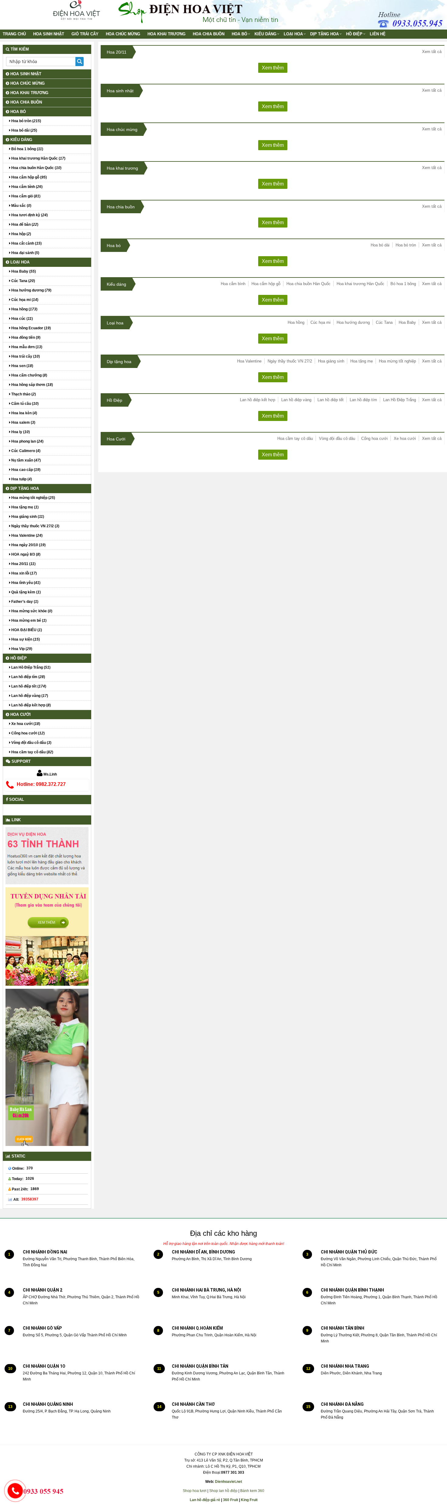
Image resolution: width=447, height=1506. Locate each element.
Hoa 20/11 (116, 52)
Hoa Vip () (21, 649)
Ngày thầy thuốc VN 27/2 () (34, 526)
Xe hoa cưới (405, 438)
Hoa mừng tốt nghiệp (397, 361)
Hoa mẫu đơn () (26, 347)
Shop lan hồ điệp (223, 1491)
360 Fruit (230, 1500)
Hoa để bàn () (24, 224)
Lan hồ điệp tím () (27, 677)
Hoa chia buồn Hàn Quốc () (35, 168)
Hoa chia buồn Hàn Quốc (308, 283)
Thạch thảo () (23, 394)
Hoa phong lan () (26, 441)
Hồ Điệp (354, 34)
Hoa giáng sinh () (27, 516)
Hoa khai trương (166, 34)
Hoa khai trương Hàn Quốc (360, 283)
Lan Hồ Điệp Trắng (399, 400)
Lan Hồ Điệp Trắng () (30, 667)
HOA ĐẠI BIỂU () (26, 630)
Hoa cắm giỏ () (25, 196)
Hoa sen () (21, 366)
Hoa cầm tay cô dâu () (31, 752)
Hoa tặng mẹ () (24, 507)
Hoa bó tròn (406, 245)
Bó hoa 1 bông (403, 283)
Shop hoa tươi (194, 1491)
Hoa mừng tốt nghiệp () (32, 498)
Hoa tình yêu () (25, 583)
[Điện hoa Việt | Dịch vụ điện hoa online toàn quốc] (76, 10)
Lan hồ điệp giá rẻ (205, 1500)
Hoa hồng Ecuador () (30, 328)
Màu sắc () (20, 205)
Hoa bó (239, 34)
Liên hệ (378, 34)
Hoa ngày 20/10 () (28, 545)
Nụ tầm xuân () (25, 460)
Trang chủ (14, 34)
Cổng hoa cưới (374, 438)
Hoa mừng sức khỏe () (31, 611)
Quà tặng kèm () (25, 592)
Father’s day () (24, 601)
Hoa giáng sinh (331, 361)
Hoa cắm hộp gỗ (265, 283)
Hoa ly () (20, 432)
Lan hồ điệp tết (330, 400)
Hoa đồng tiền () (25, 337)
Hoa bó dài (380, 245)
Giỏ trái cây (85, 34)
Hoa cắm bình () (26, 187)
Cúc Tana (384, 322)
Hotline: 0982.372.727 (41, 784)
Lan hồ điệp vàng (296, 400)
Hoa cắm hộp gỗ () (28, 177)
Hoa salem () (22, 422)
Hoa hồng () (23, 309)
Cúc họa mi (320, 322)
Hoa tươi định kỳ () (29, 215)
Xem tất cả (432, 51)
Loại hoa (293, 34)
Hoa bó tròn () (25, 121)
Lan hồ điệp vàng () (29, 696)
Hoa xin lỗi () (23, 573)
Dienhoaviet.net (228, 1481)
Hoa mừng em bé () (28, 620)
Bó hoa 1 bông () (26, 149)
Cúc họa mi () (24, 300)
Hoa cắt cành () (26, 243)
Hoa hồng (296, 322)
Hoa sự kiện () (25, 639)
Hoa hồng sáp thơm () (31, 385)
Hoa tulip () (21, 479)
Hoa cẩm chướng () (28, 375)
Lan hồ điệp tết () (28, 686)
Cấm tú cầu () (24, 403)
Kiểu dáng (265, 34)
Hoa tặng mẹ (361, 361)
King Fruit (249, 1500)
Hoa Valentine (249, 361)
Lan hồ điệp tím (363, 400)
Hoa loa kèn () (23, 413)
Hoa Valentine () (26, 535)
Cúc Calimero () (25, 451)
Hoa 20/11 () (23, 564)
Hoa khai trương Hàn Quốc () (37, 158)
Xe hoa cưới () (25, 724)
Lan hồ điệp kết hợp (257, 400)
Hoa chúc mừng (123, 34)
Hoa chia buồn (208, 34)
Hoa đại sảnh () (24, 253)
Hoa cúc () (21, 318)
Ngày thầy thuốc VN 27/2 (290, 361)
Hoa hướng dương (353, 322)
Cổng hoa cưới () (27, 733)
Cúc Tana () (22, 281)
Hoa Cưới (116, 439)
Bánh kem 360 (252, 1491)
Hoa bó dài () (23, 130)
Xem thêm (273, 67)
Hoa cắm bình (233, 283)
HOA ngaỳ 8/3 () (25, 554)
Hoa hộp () (20, 234)
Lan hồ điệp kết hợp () (30, 705)
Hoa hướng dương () (30, 290)
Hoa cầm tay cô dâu (295, 438)
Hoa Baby (407, 322)
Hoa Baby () (23, 271)
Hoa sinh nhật (48, 34)
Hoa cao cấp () (25, 470)
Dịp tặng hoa (324, 34)
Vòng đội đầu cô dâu (337, 438)
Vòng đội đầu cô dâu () (30, 743)
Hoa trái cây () (25, 356)
